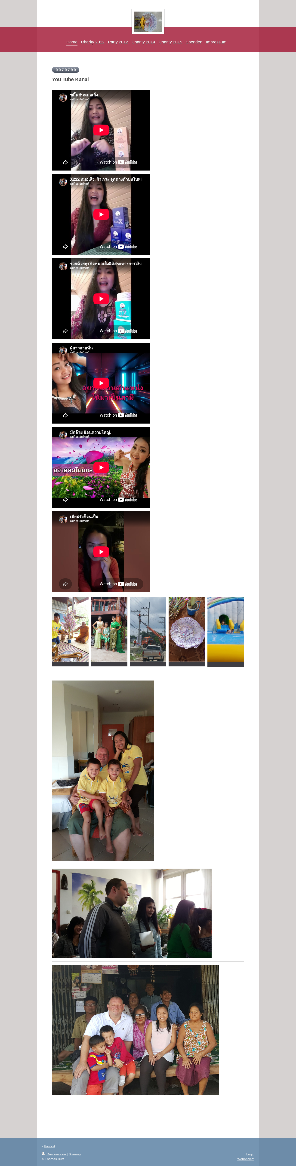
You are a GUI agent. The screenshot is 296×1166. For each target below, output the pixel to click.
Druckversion (56, 1154)
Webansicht (245, 1159)
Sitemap (75, 1154)
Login (250, 1154)
